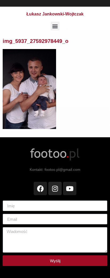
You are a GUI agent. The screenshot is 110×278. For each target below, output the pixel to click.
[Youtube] (69, 188)
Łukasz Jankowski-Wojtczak (55, 14)
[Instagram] (55, 188)
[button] (55, 26)
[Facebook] (40, 188)
